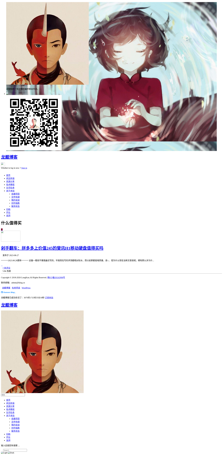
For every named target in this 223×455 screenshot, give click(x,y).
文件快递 (15, 197)
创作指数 (15, 203)
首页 (8, 175)
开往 (8, 212)
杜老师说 (16, 288)
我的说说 (15, 200)
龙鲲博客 (9, 157)
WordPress (26, 288)
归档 (8, 209)
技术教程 (10, 184)
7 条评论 (6, 268)
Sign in (24, 168)
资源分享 (10, 181)
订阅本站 (49, 298)
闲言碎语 (10, 178)
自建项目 (15, 194)
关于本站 (10, 191)
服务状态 (15, 206)
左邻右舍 (10, 188)
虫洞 (8, 215)
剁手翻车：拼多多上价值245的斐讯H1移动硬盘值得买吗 (52, 248)
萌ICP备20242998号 (56, 277)
